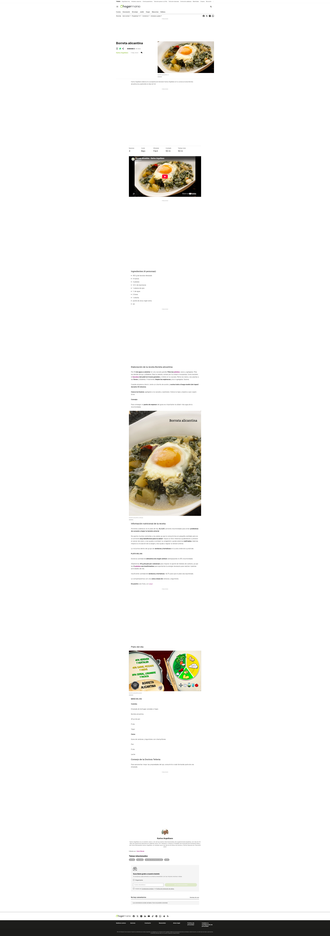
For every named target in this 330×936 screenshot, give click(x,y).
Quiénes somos (121, 923)
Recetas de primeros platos (153, 860)
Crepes (202, 1)
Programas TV (136, 16)
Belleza (163, 12)
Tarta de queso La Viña (160, 1)
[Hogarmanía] (132, 6)
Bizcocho (208, 1)
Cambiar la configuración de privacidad (207, 924)
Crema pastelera (147, 1)
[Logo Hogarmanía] (123, 916)
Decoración (126, 12)
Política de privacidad (190, 923)
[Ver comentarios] (141, 53)
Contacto (148, 923)
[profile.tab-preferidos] (117, 49)
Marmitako (196, 1)
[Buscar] (211, 7)
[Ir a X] (207, 16)
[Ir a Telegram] (164, 916)
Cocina (118, 12)
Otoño (167, 860)
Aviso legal (176, 923)
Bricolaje (135, 12)
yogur (151, 584)
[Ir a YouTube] (149, 916)
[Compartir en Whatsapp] (120, 49)
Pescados (140, 860)
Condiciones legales (147, 889)
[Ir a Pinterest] (156, 916)
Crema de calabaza (185, 1)
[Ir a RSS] (168, 916)
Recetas (118, 16)
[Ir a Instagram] (210, 16)
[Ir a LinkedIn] (145, 916)
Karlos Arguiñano (122, 53)
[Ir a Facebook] (204, 16)
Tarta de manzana (173, 1)
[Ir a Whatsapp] (213, 16)
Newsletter (162, 923)
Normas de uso (194, 897)
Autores (132, 923)
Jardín (142, 12)
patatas (132, 860)
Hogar (148, 12)
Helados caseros (136, 1)
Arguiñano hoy (126, 1)
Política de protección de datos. (165, 889)
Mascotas (155, 12)
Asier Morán (140, 851)
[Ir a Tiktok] (153, 916)
